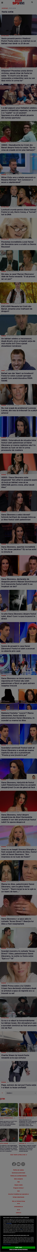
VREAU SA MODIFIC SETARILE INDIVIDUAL (18, 1249)
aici (21, 1229)
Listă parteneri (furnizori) (7, 1244)
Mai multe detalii (9, 1223)
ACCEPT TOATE (18, 1247)
